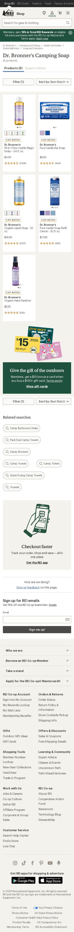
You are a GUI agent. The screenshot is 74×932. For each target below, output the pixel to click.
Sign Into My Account (17, 699)
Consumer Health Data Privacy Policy (37, 917)
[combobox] (37, 23)
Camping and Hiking (29, 45)
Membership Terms (18, 926)
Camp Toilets (52, 463)
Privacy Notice (20, 912)
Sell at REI (9, 804)
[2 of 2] (56, 127)
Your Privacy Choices (50, 907)
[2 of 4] (54, 207)
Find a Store (10, 840)
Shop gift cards (37, 386)
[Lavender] (6, 133)
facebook (33, 863)
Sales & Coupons (49, 736)
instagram (15, 863)
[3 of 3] (21, 127)
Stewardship (46, 819)
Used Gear (10, 772)
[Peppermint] (17, 133)
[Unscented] (12, 133)
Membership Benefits (17, 715)
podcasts (59, 863)
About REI (45, 793)
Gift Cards (9, 741)
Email (6, 612)
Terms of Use (19, 907)
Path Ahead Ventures (52, 773)
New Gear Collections (17, 767)
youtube (50, 863)
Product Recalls (22, 922)
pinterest (41, 863)
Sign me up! (37, 629)
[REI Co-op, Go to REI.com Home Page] (8, 12)
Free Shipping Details (52, 741)
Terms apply (54, 380)
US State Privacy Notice (48, 912)
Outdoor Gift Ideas (15, 736)
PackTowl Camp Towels (24, 439)
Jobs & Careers (12, 793)
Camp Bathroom (11, 48)
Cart (60, 12)
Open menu (67, 12)
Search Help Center (16, 835)
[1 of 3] (17, 127)
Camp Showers (19, 451)
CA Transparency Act (49, 922)
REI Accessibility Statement (51, 926)
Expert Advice (35, 68)
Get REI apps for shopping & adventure (37, 873)
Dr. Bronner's (9, 45)
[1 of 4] (52, 207)
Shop (20, 14)
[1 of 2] (54, 127)
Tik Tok (24, 863)
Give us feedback (28, 587)
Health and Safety (52, 45)
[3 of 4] (56, 207)
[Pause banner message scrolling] (70, 33)
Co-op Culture (12, 799)
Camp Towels (18, 463)
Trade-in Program (14, 778)
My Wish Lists (11, 710)
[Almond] (22, 133)
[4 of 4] (57, 207)
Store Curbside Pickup (53, 715)
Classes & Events (49, 762)
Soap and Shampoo (33, 48)
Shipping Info (47, 720)
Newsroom (45, 809)
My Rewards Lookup (16, 705)
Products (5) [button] (13, 68)
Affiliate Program (14, 809)
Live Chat (9, 846)
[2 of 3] (19, 127)
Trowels (14, 487)
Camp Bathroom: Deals (24, 428)
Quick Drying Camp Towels (26, 475)
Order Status (46, 699)
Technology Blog (49, 814)
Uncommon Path (49, 768)
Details (53, 604)
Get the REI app (37, 562)
